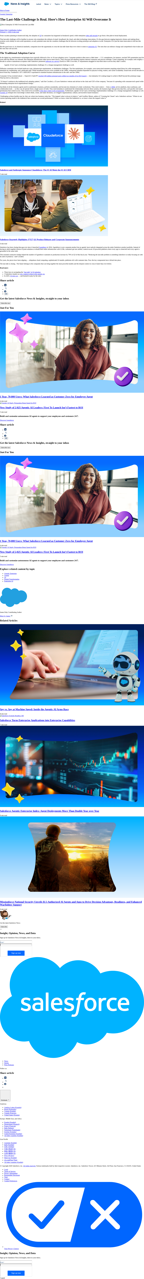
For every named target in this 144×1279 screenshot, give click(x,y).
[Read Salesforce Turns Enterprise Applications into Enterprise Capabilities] (12, 716)
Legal (6, 1169)
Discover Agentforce (7, 420)
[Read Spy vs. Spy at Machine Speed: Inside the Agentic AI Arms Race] (72, 705)
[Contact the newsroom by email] (5, 1087)
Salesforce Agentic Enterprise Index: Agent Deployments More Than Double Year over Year (49, 811)
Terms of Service (9, 1171)
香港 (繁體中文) (10, 1151)
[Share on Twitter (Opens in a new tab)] (6, 289)
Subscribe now (5, 303)
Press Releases (9, 1065)
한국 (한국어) (9, 1156)
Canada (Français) (10, 1113)
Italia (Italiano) (9, 1128)
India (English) (9, 1145)
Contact (6, 1179)
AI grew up (14, 276)
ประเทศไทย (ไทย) (10, 1160)
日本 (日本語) (9, 1147)
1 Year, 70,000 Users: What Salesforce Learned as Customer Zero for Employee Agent (46, 396)
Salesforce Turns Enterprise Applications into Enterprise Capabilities (37, 720)
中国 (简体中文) (10, 1149)
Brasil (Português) (10, 1109)
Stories (6, 1063)
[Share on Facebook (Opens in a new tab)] (5, 292)
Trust (6, 1177)
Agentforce (42, 247)
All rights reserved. (29, 1166)
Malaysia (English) (10, 1158)
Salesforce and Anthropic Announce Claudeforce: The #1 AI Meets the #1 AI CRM (35, 170)
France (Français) (10, 1126)
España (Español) (10, 1122)
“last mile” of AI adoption (32, 272)
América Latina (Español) (12, 1107)
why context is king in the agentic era (32, 274)
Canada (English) (10, 1111)
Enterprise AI (8, 581)
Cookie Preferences (10, 1181)
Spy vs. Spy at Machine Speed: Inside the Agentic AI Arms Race (34, 709)
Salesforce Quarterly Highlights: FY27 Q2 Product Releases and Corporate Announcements (39, 239)
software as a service (52, 61)
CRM (113, 87)
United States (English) (12, 1115)
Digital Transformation (11, 579)
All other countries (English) (13, 1136)
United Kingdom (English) (13, 1134)
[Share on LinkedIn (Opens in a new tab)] (5, 285)
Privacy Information (10, 1173)
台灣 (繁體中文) (10, 1153)
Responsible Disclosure (12, 1175)
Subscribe (4, 927)
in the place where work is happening (51, 91)
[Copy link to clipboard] (6, 294)
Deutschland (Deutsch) (12, 1124)
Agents (6, 575)
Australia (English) (10, 1143)
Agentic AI (3, 93)
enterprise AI (92, 47)
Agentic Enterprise (6, 14)
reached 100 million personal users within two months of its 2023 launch (62, 76)
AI (40, 36)
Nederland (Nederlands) (12, 1130)
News (6, 1061)
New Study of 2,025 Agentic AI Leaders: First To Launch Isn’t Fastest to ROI (41, 407)
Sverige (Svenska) (10, 1132)
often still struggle (92, 36)
